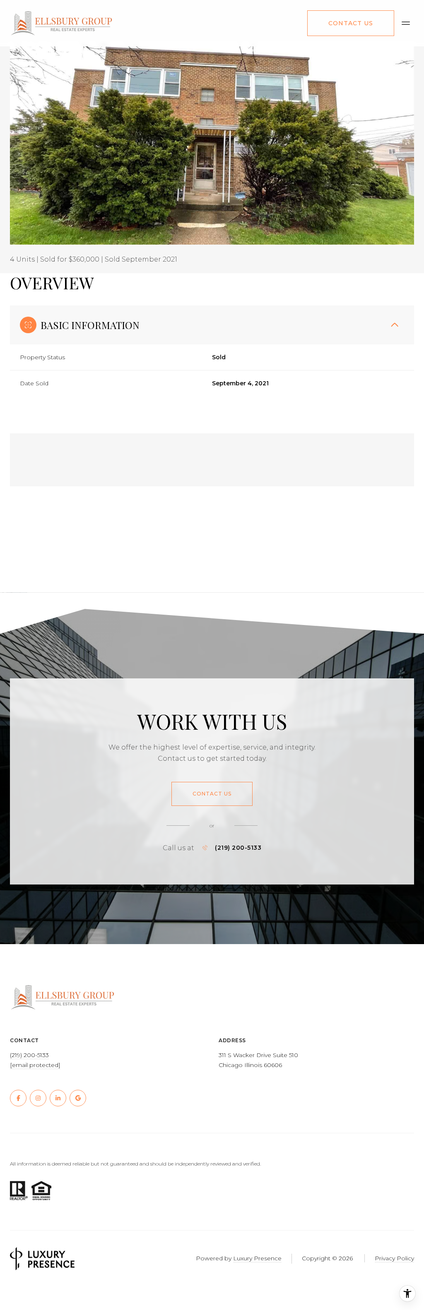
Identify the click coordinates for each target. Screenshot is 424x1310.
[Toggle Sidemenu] (406, 23)
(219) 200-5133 (238, 848)
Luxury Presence (257, 1258)
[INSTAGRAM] (38, 1098)
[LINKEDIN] (58, 1098)
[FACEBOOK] (18, 1098)
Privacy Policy (394, 1258)
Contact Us (350, 23)
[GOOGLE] (78, 1098)
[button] (212, 794)
